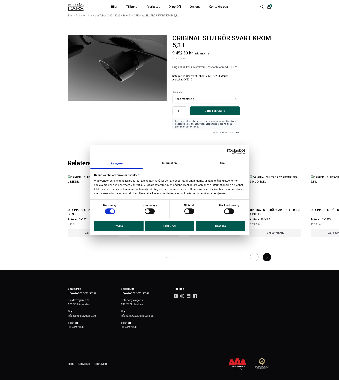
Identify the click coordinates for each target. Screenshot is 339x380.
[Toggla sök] (262, 7)
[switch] (150, 211)
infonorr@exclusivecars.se (137, 315)
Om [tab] (222, 162)
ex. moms (181, 58)
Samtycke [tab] (117, 163)
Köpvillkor (84, 364)
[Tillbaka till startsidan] (76, 7)
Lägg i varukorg (215, 110)
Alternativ (177, 92)
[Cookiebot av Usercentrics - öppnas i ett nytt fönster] (229, 151)
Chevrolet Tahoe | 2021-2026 (104, 15)
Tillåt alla (220, 225)
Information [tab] (169, 162)
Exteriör (127, 15)
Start (70, 15)
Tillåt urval (169, 225)
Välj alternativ (275, 233)
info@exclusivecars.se (82, 315)
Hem (71, 364)
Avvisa (119, 225)
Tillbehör (81, 15)
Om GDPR (100, 364)
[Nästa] (267, 257)
